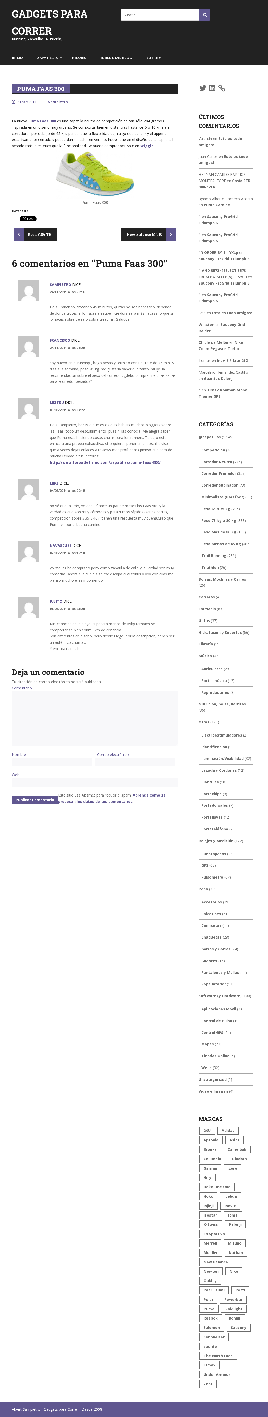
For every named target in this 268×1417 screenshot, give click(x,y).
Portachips (211, 793)
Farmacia (207, 608)
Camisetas (211, 925)
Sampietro (58, 101)
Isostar (210, 1215)
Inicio (17, 57)
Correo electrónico (113, 754)
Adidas (228, 1130)
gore (232, 1168)
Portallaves (212, 817)
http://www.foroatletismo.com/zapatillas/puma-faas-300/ (105, 462)
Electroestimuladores (221, 735)
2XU (207, 1130)
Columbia (212, 1158)
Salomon (212, 1327)
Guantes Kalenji (218, 378)
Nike (234, 1271)
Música (205, 655)
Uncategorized (213, 1079)
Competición (213, 450)
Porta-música (214, 680)
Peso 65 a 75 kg (215, 508)
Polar (208, 1299)
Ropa (203, 888)
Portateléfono (214, 828)
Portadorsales (214, 805)
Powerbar (233, 1299)
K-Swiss (211, 1224)
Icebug (230, 1196)
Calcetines (211, 913)
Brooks (210, 1149)
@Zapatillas (210, 436)
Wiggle (147, 145)
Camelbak (237, 1149)
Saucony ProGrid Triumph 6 (224, 258)
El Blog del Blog (116, 57)
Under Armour (217, 1374)
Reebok (211, 1318)
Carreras (207, 597)
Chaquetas (211, 937)
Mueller (211, 1252)
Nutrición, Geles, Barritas (222, 703)
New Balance (216, 1262)
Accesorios (211, 902)
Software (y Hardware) (220, 995)
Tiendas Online (215, 1055)
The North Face (218, 1355)
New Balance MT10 (145, 234)
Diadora (239, 1158)
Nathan (236, 1252)
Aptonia (211, 1139)
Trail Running (213, 555)
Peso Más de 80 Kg (218, 532)
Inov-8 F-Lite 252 (232, 360)
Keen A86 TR (39, 234)
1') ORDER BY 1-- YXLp (218, 252)
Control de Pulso (216, 1020)
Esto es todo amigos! (232, 312)
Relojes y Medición (216, 840)
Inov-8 (230, 1205)
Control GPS (212, 1032)
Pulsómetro (212, 877)
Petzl (240, 1290)
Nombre (19, 754)
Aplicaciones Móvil (218, 1008)
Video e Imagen (213, 1091)
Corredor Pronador (218, 473)
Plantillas (210, 782)
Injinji (209, 1205)
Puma (209, 1308)
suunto (210, 1346)
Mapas (207, 1044)
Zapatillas (47, 57)
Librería (206, 643)
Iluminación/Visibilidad (222, 758)
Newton (211, 1271)
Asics (234, 1139)
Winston (206, 324)
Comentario (22, 687)
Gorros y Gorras (216, 948)
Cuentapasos (213, 853)
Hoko (208, 1196)
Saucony (239, 1327)
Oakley (210, 1280)
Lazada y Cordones (219, 770)
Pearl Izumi (214, 1290)
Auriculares (212, 668)
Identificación (214, 746)
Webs (206, 1067)
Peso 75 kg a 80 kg (218, 520)
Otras (204, 722)
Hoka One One (217, 1186)
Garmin (210, 1168)
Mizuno (235, 1243)
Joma (233, 1215)
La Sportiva (214, 1233)
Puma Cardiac (217, 204)
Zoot (208, 1383)
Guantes (209, 960)
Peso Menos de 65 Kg (221, 543)
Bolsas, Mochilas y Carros (222, 579)
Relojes (79, 57)
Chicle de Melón (213, 342)
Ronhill (235, 1318)
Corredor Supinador (219, 485)
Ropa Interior (213, 984)
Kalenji (235, 1224)
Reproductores (215, 692)
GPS (204, 865)
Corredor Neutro (216, 461)
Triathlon (210, 567)
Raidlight (233, 1308)
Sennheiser (214, 1336)
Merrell (210, 1243)
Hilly (207, 1177)
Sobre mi (154, 57)
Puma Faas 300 (42, 120)
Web (15, 774)
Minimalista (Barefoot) (222, 496)
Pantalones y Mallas (220, 972)
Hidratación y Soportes (220, 632)
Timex (209, 1364)
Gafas (204, 620)
